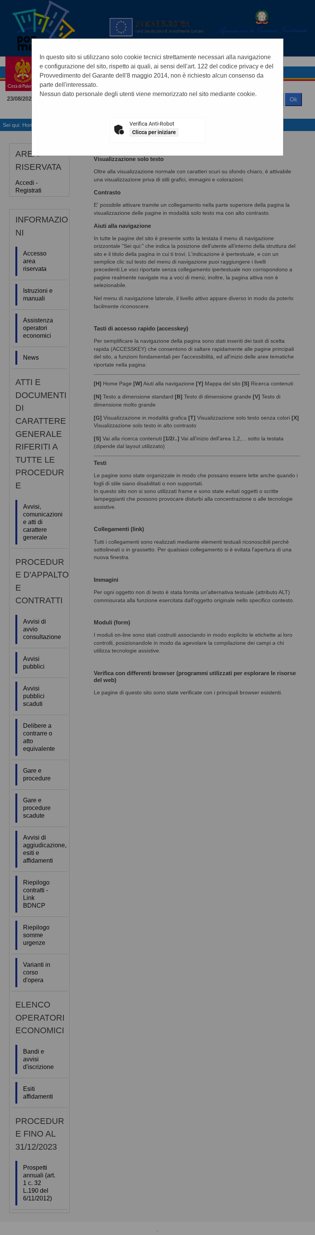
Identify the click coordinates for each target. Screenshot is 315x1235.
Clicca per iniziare (154, 132)
